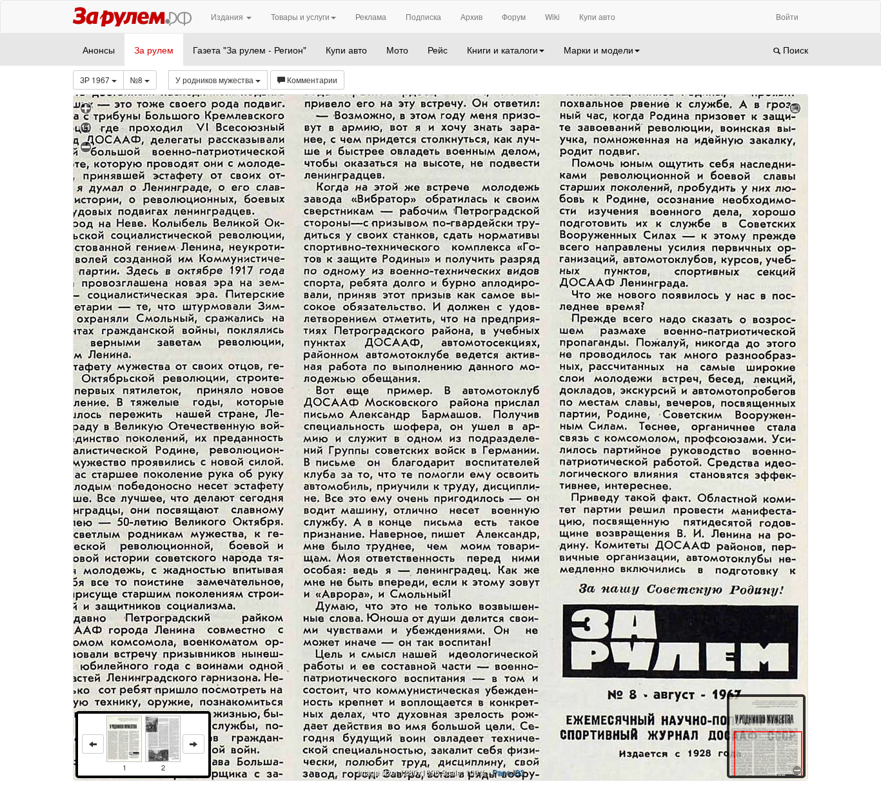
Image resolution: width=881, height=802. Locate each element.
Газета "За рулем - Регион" (249, 49)
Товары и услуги (300, 16)
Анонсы (99, 49)
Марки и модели (598, 49)
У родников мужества (215, 79)
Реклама (370, 16)
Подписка (423, 16)
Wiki (552, 16)
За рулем (153, 49)
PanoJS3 (508, 772)
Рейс (438, 49)
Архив (471, 16)
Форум (514, 16)
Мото (397, 49)
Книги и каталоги (502, 49)
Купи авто (597, 16)
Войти (787, 16)
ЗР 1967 (96, 79)
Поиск (794, 49)
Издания (228, 16)
